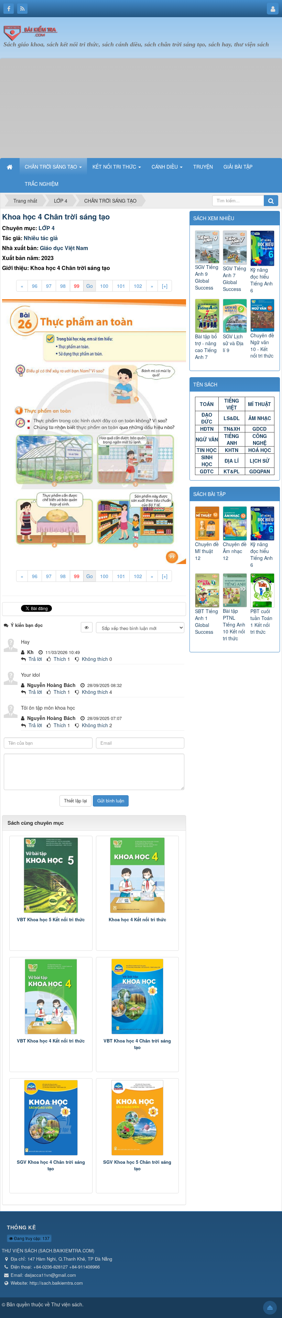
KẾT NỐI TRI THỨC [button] (115, 166)
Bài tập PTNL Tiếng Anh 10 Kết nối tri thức (234, 624)
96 (34, 285)
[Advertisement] (141, 106)
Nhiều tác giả (41, 238)
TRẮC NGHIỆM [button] (41, 183)
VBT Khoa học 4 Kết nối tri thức (51, 1040)
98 (63, 285)
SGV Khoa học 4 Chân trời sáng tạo (51, 1165)
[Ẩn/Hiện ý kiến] (87, 627)
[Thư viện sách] (32, 32)
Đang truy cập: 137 (31, 1238)
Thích (60, 658)
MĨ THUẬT (259, 404)
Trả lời (35, 658)
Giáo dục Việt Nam (64, 248)
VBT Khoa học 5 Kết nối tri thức (51, 919)
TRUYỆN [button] (203, 166)
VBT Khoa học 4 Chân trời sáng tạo (137, 1044)
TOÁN (207, 404)
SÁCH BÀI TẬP (209, 494)
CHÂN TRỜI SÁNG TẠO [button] (51, 166)
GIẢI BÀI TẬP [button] (238, 166)
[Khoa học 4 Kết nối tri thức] (137, 875)
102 (138, 285)
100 (104, 285)
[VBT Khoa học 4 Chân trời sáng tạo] (137, 996)
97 (49, 285)
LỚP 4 (47, 228)
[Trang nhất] (10, 166)
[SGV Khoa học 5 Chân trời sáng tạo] (137, 1118)
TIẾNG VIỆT (231, 404)
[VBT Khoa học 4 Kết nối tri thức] (51, 996)
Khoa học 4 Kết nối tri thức (137, 919)
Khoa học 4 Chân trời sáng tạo (56, 216)
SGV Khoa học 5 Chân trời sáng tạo (137, 1165)
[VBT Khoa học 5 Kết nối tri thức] (51, 875)
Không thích (95, 658)
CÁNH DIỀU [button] (165, 166)
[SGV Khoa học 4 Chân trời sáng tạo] (51, 1118)
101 (121, 285)
